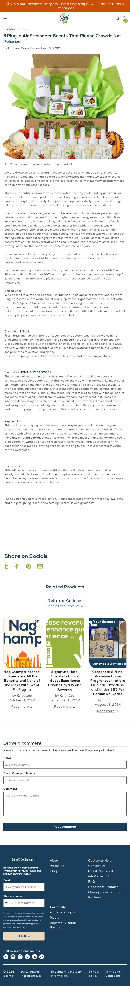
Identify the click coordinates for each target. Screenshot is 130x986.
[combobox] (9, 903)
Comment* (10, 789)
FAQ (91, 881)
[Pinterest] (20, 956)
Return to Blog (16, 29)
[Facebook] (5, 956)
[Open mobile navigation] (5, 18)
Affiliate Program (63, 912)
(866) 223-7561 (100, 871)
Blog (53, 871)
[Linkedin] (34, 956)
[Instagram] (13, 956)
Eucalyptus (12, 466)
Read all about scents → (65, 606)
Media (54, 917)
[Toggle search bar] (118, 18)
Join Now (24, 936)
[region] (65, 6)
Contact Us (96, 866)
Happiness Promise (103, 887)
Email (6, 880)
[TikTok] (41, 956)
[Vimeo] (27, 956)
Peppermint (13, 421)
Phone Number (13, 896)
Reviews (94, 897)
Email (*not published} (19, 773)
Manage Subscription (104, 892)
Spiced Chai (13, 291)
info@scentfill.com (102, 876)
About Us (57, 866)
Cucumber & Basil (17, 331)
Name (7, 758)
